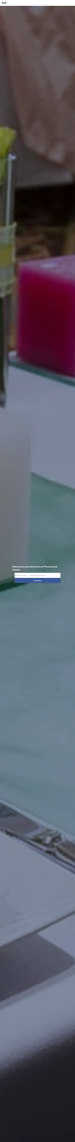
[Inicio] (4, 3)
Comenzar (37, 580)
